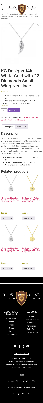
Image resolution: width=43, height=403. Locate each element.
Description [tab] (8, 127)
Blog (11, 331)
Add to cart (13, 110)
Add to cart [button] (7, 218)
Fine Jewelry (26, 117)
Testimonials (11, 334)
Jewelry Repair (32, 332)
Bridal (31, 317)
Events (11, 328)
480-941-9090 (25, 358)
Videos (11, 322)
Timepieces (32, 323)
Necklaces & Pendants (17, 120)
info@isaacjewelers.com (25, 361)
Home (3, 14)
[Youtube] (28, 346)
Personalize (32, 326)
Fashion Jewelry (32, 320)
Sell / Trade (32, 329)
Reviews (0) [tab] (21, 127)
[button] (2, 9)
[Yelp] (24, 346)
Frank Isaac (11, 319)
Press (11, 325)
